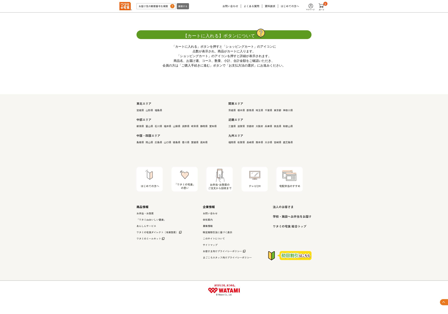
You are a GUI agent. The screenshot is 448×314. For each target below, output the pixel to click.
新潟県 (140, 126)
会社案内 (208, 219)
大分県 (268, 142)
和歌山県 (288, 126)
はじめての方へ (290, 6)
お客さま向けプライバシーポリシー (222, 251)
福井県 (167, 126)
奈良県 (277, 126)
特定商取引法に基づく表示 (217, 232)
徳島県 (176, 142)
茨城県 (232, 110)
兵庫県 (268, 126)
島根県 (140, 142)
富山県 (149, 126)
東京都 (277, 110)
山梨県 (176, 126)
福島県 (158, 110)
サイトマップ (210, 245)
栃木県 (241, 110)
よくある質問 (251, 6)
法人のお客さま (283, 207)
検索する (182, 6)
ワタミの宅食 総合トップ (289, 226)
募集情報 (208, 226)
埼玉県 (259, 110)
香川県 (185, 142)
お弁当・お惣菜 (145, 213)
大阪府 (259, 126)
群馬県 (250, 110)
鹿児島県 (288, 142)
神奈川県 (288, 110)
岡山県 (149, 142)
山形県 (149, 110)
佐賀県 (241, 142)
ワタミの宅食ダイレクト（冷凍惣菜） (157, 232)
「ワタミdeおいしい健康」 (151, 219)
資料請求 (270, 6)
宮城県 (140, 110)
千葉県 (268, 110)
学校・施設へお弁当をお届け (292, 216)
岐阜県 (194, 126)
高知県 (204, 142)
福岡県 (232, 142)
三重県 (232, 126)
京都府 (250, 126)
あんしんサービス (146, 226)
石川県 (158, 126)
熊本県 (259, 142)
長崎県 (250, 142)
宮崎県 (277, 142)
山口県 (167, 142)
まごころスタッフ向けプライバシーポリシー (227, 257)
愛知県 (213, 126)
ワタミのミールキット (148, 238)
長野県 (185, 126)
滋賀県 (241, 126)
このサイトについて (214, 238)
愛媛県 (194, 142)
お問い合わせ (230, 6)
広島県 (158, 142)
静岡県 (204, 126)
